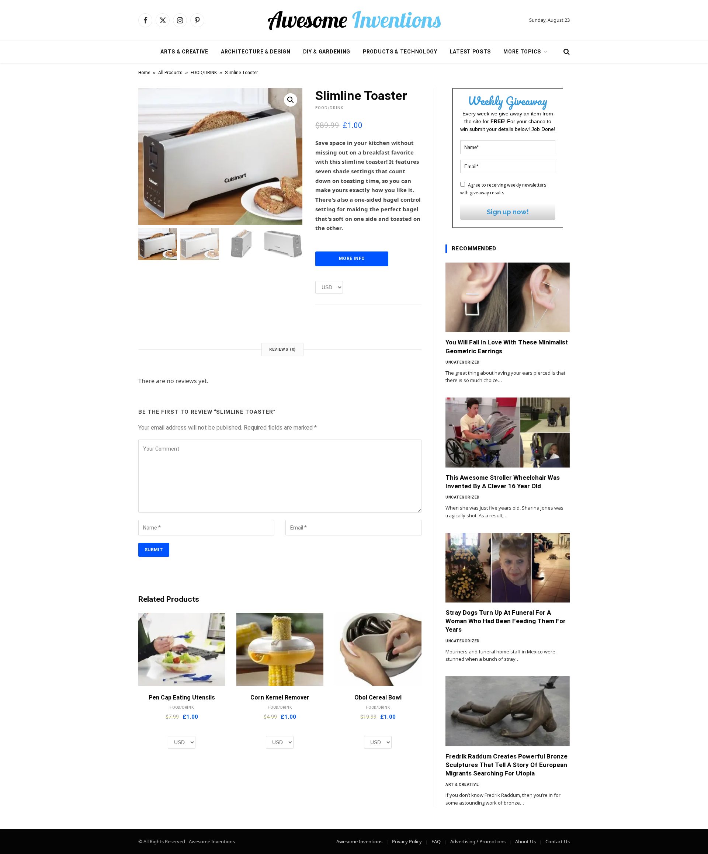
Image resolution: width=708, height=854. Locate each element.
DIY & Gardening (327, 52)
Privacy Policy (407, 841)
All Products (170, 72)
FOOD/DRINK (204, 72)
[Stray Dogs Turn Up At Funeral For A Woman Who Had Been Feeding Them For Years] (507, 568)
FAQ (436, 841)
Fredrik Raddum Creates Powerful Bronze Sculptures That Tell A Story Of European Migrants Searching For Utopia (506, 765)
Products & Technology (400, 52)
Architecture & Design (256, 52)
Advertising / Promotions (478, 841)
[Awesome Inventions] (354, 20)
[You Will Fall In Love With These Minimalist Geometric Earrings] (507, 298)
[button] (290, 100)
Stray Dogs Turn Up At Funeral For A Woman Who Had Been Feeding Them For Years (505, 621)
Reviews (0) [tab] (282, 349)
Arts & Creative (184, 52)
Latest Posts (470, 52)
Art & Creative (462, 784)
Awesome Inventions (359, 841)
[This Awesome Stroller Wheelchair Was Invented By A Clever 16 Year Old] (507, 433)
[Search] (566, 52)
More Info (352, 258)
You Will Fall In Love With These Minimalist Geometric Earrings (506, 346)
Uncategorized (462, 362)
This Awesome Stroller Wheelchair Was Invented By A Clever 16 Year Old (502, 482)
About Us (525, 841)
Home (144, 72)
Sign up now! (508, 212)
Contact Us (557, 841)
